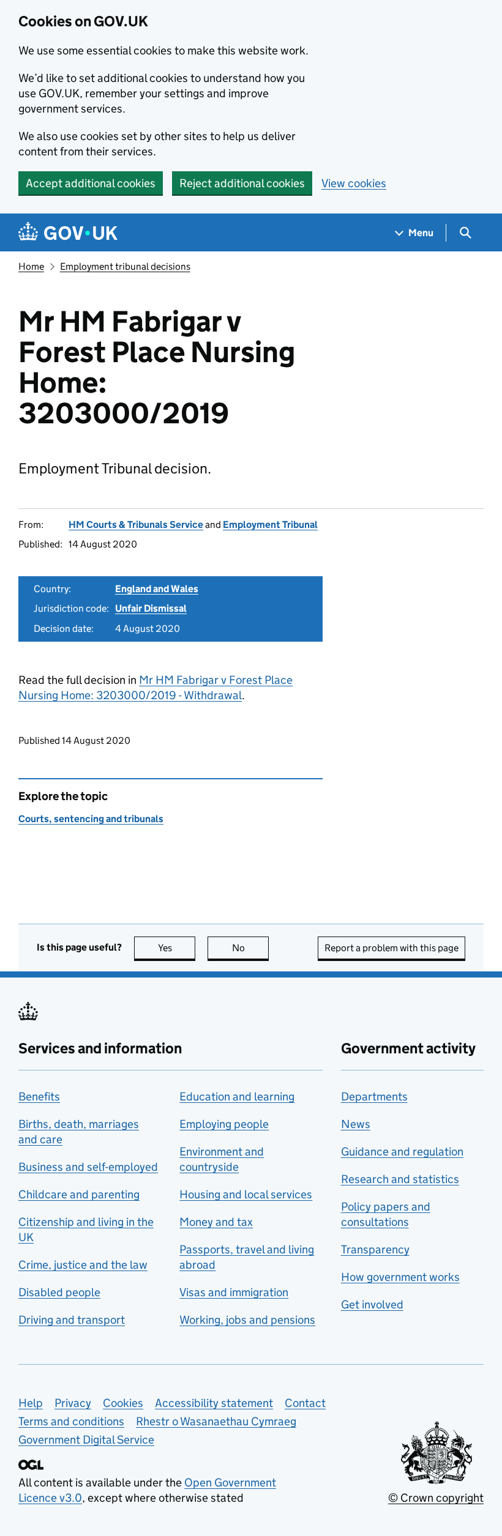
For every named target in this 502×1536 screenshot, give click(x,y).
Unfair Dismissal (151, 608)
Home (31, 266)
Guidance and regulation (402, 1152)
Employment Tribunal (270, 524)
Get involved (372, 1304)
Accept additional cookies (90, 183)
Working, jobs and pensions (247, 1320)
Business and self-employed (88, 1167)
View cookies (353, 183)
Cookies (123, 1403)
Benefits (39, 1096)
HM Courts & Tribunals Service (136, 524)
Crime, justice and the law (83, 1265)
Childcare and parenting (79, 1194)
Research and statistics (400, 1179)
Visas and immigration (233, 1292)
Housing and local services (245, 1194)
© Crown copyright (436, 1498)
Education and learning (236, 1096)
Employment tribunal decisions (125, 266)
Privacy (72, 1403)
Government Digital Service (86, 1440)
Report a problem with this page (391, 948)
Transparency (375, 1249)
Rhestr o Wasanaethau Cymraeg (216, 1421)
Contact (305, 1403)
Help (30, 1403)
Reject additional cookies (242, 183)
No (250, 948)
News (355, 1124)
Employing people (224, 1124)
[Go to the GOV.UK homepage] (68, 232)
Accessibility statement (214, 1403)
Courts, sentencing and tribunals (90, 819)
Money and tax (216, 1222)
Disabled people (59, 1292)
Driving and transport (71, 1320)
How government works (400, 1277)
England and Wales (156, 589)
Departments (374, 1096)
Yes (176, 948)
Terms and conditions (71, 1421)
